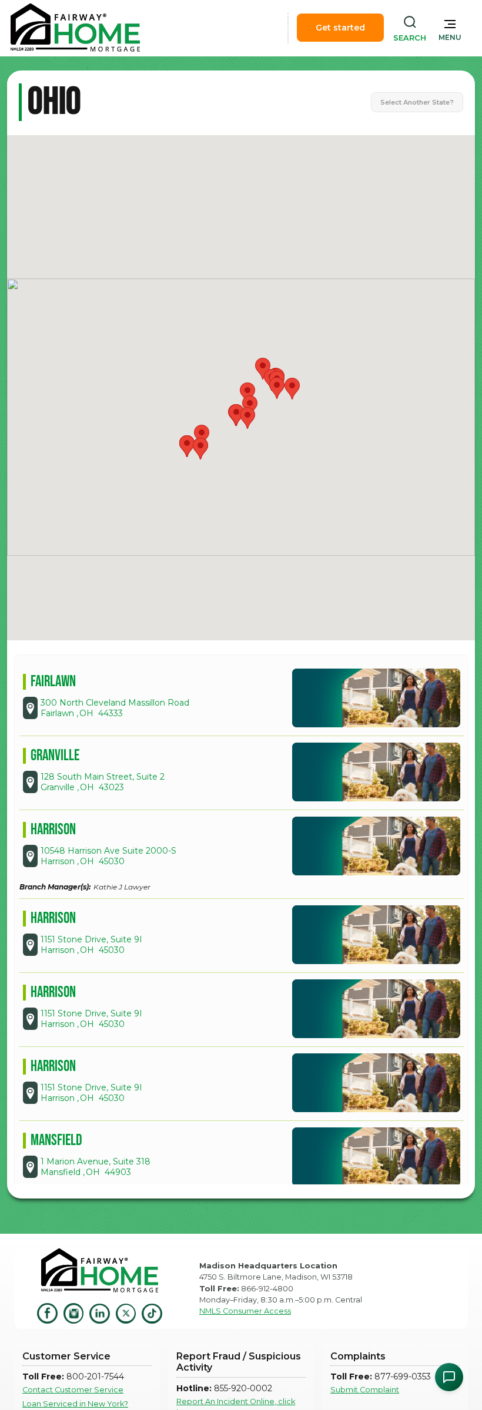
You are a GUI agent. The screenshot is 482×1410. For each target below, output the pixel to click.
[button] (450, 27)
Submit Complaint (364, 1389)
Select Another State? (417, 102)
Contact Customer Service (72, 1389)
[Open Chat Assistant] (449, 1377)
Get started (340, 27)
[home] (75, 28)
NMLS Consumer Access (245, 1311)
